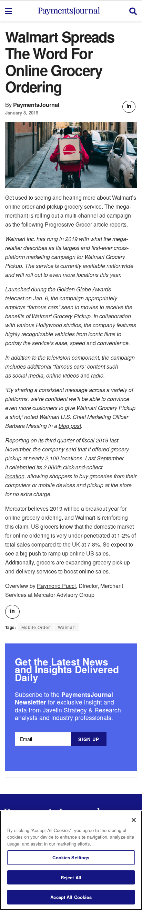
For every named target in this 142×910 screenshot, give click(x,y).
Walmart (67, 627)
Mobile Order (35, 627)
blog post (70, 426)
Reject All (71, 877)
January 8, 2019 (21, 112)
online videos (62, 375)
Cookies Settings (70, 857)
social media (27, 375)
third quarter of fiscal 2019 (76, 440)
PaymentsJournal (36, 105)
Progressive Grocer (68, 224)
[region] (71, 860)
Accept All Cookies (70, 897)
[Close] (133, 820)
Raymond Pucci (56, 586)
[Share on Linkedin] (128, 107)
